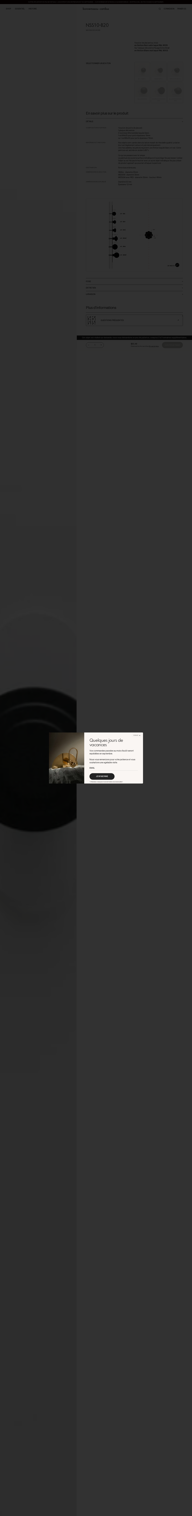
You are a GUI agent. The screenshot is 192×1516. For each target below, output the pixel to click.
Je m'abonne (102, 776)
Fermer (135, 735)
